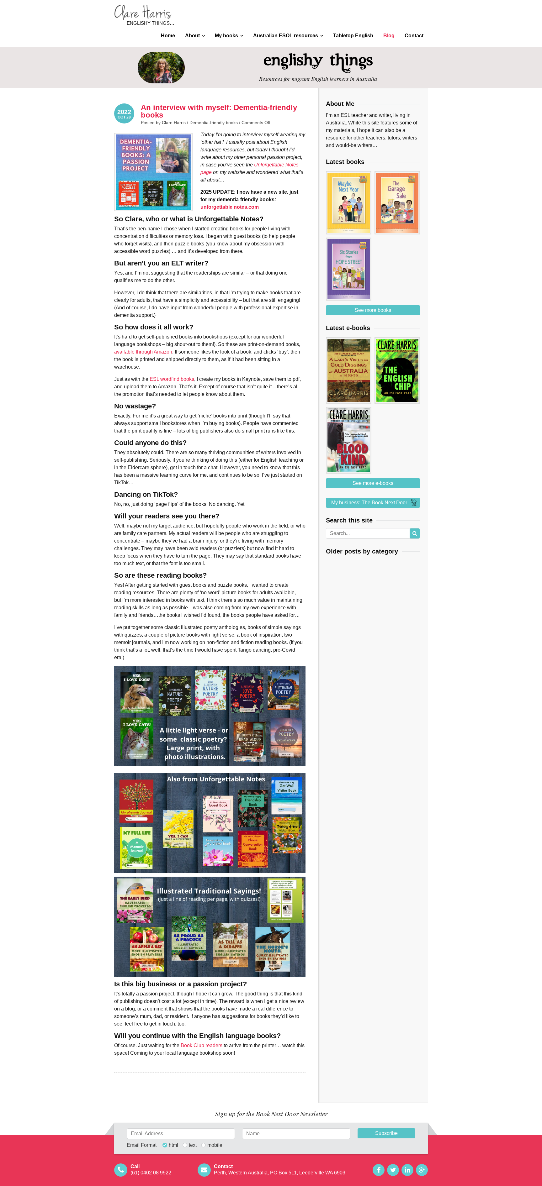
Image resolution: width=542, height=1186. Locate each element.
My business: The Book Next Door (369, 502)
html (173, 1145)
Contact (414, 35)
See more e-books (373, 483)
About (192, 35)
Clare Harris (143, 12)
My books (226, 35)
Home (168, 35)
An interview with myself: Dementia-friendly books (219, 111)
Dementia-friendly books (213, 122)
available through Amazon (143, 351)
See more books (373, 310)
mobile (214, 1145)
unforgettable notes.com (229, 207)
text (193, 1145)
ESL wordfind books (172, 379)
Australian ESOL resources (285, 35)
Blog (389, 35)
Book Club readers (201, 1045)
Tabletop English (353, 35)
